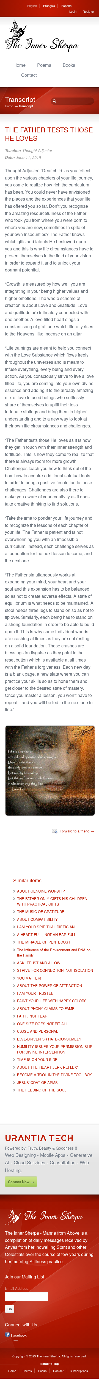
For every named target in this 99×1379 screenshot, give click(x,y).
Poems (44, 64)
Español (66, 5)
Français (49, 5)
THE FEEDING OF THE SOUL (41, 1090)
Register (88, 11)
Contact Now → (21, 1181)
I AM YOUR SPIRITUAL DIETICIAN (46, 926)
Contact (29, 74)
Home (19, 64)
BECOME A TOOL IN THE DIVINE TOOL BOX (54, 1074)
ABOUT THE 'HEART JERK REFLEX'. (48, 1067)
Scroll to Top (49, 1364)
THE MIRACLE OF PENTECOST (43, 942)
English (32, 5)
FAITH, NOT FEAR (32, 1016)
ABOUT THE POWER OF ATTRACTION (49, 985)
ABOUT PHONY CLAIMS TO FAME (46, 1008)
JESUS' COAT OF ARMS (37, 1082)
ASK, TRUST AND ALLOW (38, 962)
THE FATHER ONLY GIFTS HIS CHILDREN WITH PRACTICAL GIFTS (52, 901)
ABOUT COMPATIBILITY (37, 919)
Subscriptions (79, 1370)
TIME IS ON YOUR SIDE (37, 1059)
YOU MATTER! (29, 978)
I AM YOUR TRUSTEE (35, 993)
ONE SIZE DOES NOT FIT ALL (42, 1023)
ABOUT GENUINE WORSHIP (41, 891)
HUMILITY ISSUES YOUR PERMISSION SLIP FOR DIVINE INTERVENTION (54, 1049)
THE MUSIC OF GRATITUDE (40, 911)
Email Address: (17, 1288)
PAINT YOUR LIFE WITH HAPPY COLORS (52, 1000)
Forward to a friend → (77, 831)
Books (69, 64)
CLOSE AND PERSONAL (37, 1031)
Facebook (19, 1335)
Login (72, 11)
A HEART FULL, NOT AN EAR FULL (46, 934)
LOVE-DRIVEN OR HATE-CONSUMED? (49, 1039)
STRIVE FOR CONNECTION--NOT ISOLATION (55, 970)
